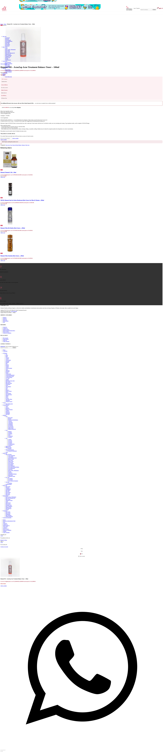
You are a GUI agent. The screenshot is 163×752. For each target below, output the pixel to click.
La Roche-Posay (9, 377)
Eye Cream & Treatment (13, 480)
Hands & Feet (8, 54)
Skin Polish (10, 475)
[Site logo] (4, 11)
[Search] (148, 7)
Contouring (10, 423)
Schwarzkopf (8, 393)
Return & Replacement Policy (9, 330)
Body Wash (7, 50)
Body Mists (7, 64)
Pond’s (7, 392)
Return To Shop (4, 540)
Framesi (7, 365)
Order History (6, 339)
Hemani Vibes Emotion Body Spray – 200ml (12, 255)
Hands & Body (9, 484)
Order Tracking (6, 341)
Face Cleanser (11, 463)
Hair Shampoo (8, 40)
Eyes (7, 430)
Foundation (10, 424)
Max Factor (8, 382)
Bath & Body (5, 321)
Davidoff (7, 361)
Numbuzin (8, 413)
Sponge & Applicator (12, 450)
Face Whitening (11, 465)
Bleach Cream (11, 459)
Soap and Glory (9, 394)
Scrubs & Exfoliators (12, 473)
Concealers (10, 422)
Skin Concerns (9, 454)
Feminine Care (8, 56)
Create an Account (4, 546)
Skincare (5, 318)
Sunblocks (10, 472)
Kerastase (7, 371)
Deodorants (7, 67)
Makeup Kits (8, 446)
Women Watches (8, 70)
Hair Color (7, 43)
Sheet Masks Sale (9, 403)
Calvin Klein (8, 360)
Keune (7, 372)
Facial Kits (10, 469)
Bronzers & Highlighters (13, 419)
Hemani (23, 145)
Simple (7, 395)
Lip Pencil (10, 445)
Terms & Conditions (7, 332)
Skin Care (27, 145)
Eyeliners (10, 432)
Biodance (7, 408)
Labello (7, 379)
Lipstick (9, 439)
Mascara (10, 431)
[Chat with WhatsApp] (81, 748)
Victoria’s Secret (9, 401)
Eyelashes (10, 433)
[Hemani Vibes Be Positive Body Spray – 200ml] (10, 224)
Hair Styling (7, 44)
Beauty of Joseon (9, 409)
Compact (10, 421)
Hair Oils (7, 38)
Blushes (9, 418)
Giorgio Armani (9, 368)
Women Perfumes (8, 63)
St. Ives (7, 398)
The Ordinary (8, 386)
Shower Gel (7, 57)
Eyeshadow (10, 436)
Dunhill (7, 362)
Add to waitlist (15, 138)
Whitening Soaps (11, 476)
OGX (7, 387)
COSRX (7, 410)
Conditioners (8, 488)
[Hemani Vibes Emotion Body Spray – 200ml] (10, 252)
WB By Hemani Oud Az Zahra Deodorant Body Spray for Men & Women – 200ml (22, 200)
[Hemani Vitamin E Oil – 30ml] (10, 168)
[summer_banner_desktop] (60, 9)
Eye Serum (10, 479)
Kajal (9, 434)
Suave (7, 396)
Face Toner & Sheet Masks (15, 145)
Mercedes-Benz (9, 383)
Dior (6, 363)
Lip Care (7, 482)
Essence (7, 364)
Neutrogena (8, 384)
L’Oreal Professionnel (10, 375)
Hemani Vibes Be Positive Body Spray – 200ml (13, 228)
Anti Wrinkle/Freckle (12, 457)
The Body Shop (9, 399)
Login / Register (6, 532)
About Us (5, 327)
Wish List (5, 340)
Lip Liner (10, 440)
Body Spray (7, 65)
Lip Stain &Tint (11, 444)
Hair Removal (8, 59)
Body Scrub (7, 51)
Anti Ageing (10, 456)
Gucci (7, 369)
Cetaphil (7, 357)
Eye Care (7, 477)
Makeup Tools (8, 447)
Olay (7, 388)
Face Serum (10, 462)
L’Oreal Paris (8, 373)
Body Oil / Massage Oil (10, 53)
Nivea (7, 385)
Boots (7, 355)
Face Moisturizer (11, 468)
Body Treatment (8, 55)
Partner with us (6, 329)
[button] (3, 177)
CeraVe (7, 359)
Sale (4, 322)
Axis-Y (7, 407)
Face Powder (10, 426)
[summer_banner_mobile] (38, 1)
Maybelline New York (10, 380)
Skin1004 (7, 414)
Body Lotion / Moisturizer (10, 49)
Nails (7, 452)
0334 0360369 (14, 311)
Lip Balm (10, 442)
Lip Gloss (10, 441)
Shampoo (7, 487)
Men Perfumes (8, 62)
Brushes (9, 448)
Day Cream (10, 460)
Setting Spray (11, 428)
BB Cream (10, 417)
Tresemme (8, 400)
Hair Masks (7, 42)
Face (7, 416)
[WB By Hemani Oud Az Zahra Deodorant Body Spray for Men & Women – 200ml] (10, 196)
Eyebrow (10, 437)
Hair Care (5, 319)
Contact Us (5, 328)
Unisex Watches (8, 71)
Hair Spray (7, 45)
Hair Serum (7, 37)
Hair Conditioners (8, 41)
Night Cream (10, 461)
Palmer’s (7, 390)
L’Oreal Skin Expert (10, 376)
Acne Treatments (11, 455)
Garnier (7, 367)
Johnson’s (8, 370)
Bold (7, 356)
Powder (6, 58)
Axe (6, 354)
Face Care (8, 145)
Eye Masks (10, 478)
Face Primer (10, 425)
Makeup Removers (12, 429)
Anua (7, 406)
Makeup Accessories (10, 449)
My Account (5, 338)
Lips (6, 438)
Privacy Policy (6, 331)
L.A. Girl (7, 378)
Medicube (8, 411)
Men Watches (8, 69)
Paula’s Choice (9, 391)
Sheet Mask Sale (8, 76)
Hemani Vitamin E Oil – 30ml (8, 172)
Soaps (6, 48)
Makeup (4, 317)
